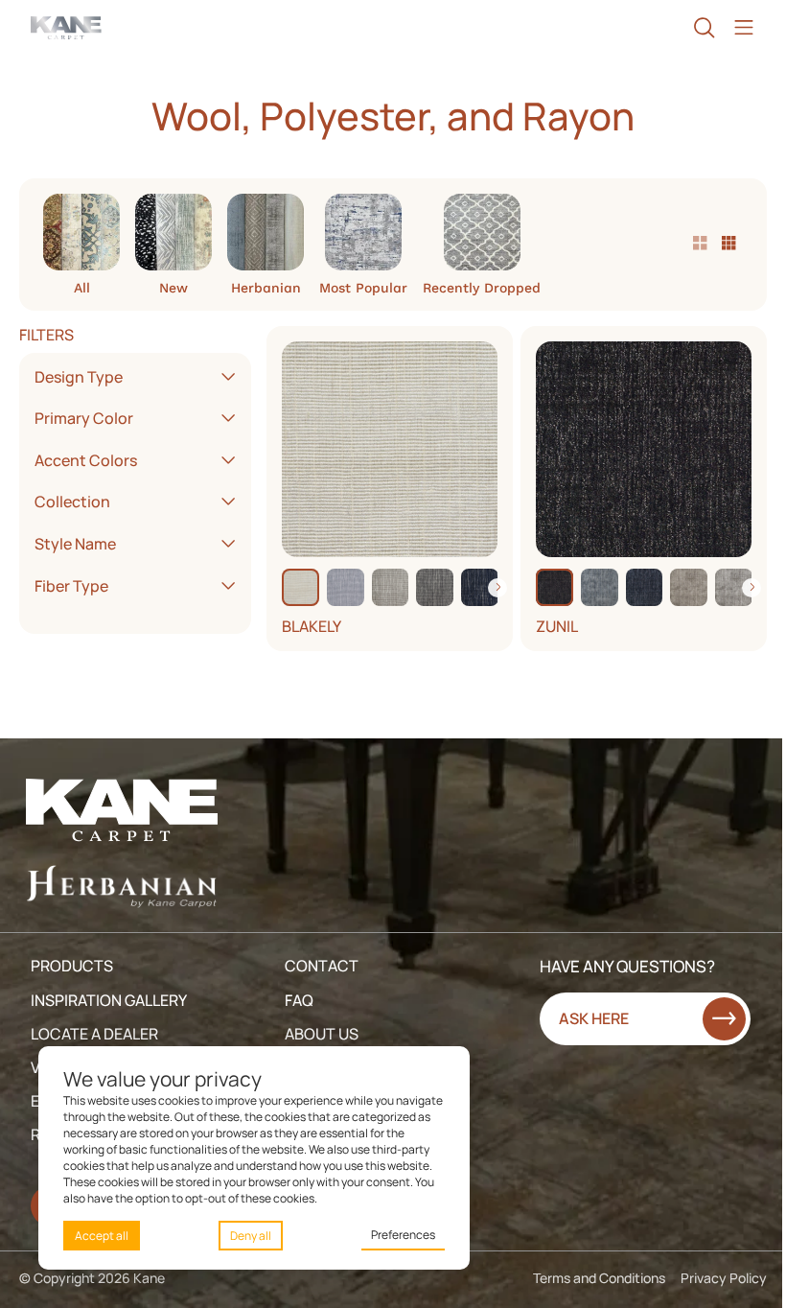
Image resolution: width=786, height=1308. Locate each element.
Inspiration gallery (109, 1000)
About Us (321, 1033)
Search (704, 27)
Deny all (250, 1235)
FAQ (299, 1000)
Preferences (403, 1234)
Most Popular (363, 287)
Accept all (101, 1235)
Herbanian (266, 287)
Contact (321, 965)
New (173, 287)
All (82, 287)
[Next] (497, 587)
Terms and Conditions (599, 1278)
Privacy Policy (724, 1278)
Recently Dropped (482, 287)
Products (72, 965)
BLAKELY (311, 627)
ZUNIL (557, 627)
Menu (743, 27)
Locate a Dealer (94, 1033)
